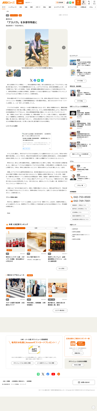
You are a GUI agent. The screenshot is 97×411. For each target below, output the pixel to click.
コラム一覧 (80, 185)
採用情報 (29, 381)
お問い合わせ (85, 382)
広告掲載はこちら (76, 212)
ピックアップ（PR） (59, 7)
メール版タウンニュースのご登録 (45, 363)
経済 (50, 7)
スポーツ (38, 7)
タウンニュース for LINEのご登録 (22, 363)
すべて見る (80, 80)
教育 (31, 7)
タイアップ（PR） (72, 7)
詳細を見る (77, 353)
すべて (3, 7)
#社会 (8, 213)
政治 (44, 7)
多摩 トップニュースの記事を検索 (80, 154)
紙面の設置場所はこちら (78, 216)
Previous (10, 47)
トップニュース (12, 7)
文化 (21, 7)
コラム (91, 7)
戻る (8, 11)
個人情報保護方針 (6, 384)
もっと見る (61, 268)
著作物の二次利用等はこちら (79, 209)
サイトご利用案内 (15, 384)
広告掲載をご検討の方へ (18, 381)
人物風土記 (83, 7)
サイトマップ (23, 384)
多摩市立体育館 (76, 239)
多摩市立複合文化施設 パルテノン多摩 (81, 235)
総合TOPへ (28, 2)
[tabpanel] (37, 49)
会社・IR (83, 3)
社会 (26, 7)
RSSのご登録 (77, 365)
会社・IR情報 (6, 381)
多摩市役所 (75, 229)
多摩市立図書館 (76, 232)
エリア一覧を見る (59, 310)
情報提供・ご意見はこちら (79, 205)
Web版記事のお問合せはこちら (80, 219)
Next (64, 47)
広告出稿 (60, 2)
